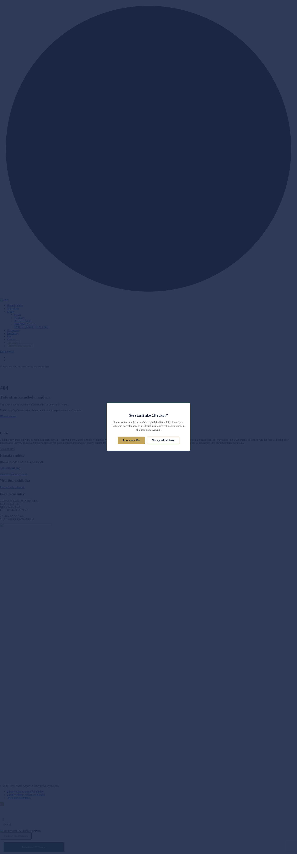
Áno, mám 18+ (131, 440)
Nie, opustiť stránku (163, 440)
